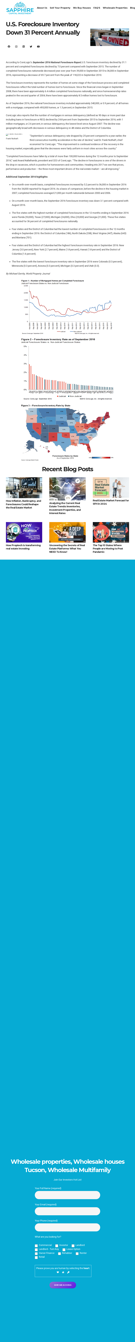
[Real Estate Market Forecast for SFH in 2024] (111, 487)
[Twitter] (31, 47)
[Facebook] (9, 47)
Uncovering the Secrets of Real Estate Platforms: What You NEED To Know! (67, 548)
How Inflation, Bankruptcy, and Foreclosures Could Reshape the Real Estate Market (23, 504)
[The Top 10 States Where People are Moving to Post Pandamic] (111, 532)
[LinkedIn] (24, 47)
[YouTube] (38, 47)
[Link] (20, 8)
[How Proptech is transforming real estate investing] (24, 532)
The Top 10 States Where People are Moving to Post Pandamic (108, 548)
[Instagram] (16, 47)
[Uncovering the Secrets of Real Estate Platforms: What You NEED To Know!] (67, 532)
